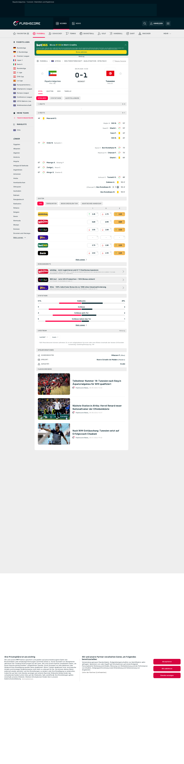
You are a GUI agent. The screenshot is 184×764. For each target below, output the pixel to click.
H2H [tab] (58, 91)
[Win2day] (43, 222)
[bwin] (43, 253)
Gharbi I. (113, 128)
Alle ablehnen (167, 669)
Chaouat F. (112, 153)
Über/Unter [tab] (51, 203)
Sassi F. (98, 148)
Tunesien (110, 81)
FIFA (50, 83)
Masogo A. (51, 162)
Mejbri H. (106, 123)
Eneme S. (59, 172)
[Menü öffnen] (168, 23)
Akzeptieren (167, 662)
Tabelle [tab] (67, 91)
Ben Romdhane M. (109, 148)
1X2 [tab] (40, 203)
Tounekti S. (111, 177)
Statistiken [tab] (56, 98)
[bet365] (43, 245)
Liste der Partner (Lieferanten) (94, 672)
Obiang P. (60, 162)
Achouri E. (102, 177)
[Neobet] (43, 230)
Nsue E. (58, 167)
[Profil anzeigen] (52, 73)
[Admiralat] (43, 214)
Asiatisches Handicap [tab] (91, 203)
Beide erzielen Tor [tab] (69, 203)
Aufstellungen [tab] (72, 98)
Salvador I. (58, 143)
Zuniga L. (50, 167)
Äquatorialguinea (53, 81)
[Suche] (144, 23)
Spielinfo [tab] (42, 98)
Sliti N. (113, 123)
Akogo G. (50, 172)
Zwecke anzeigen (167, 675)
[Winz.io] (43, 237)
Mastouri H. (102, 153)
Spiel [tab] (40, 91)
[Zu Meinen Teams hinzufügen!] (42, 73)
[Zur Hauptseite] (28, 23)
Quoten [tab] (49, 91)
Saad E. (106, 128)
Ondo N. (50, 143)
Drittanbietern (27, 679)
